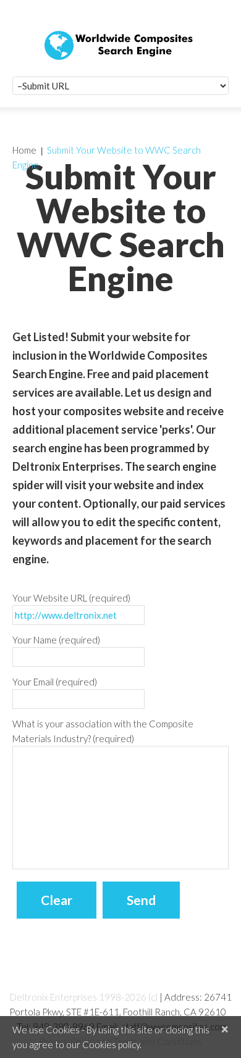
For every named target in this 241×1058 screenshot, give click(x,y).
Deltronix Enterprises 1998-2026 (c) (84, 996)
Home (24, 149)
